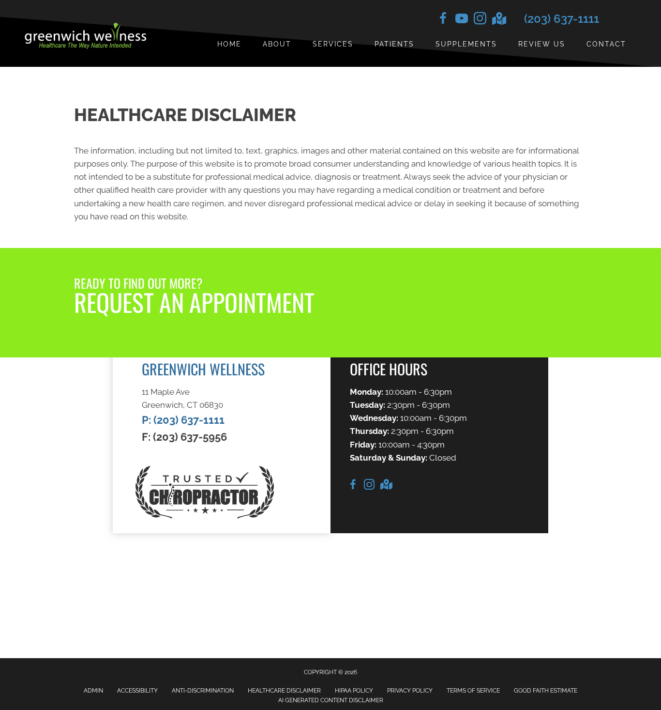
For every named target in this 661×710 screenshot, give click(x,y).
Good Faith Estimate (545, 690)
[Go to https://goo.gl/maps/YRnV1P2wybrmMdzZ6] (498, 19)
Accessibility (137, 690)
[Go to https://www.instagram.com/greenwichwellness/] (480, 20)
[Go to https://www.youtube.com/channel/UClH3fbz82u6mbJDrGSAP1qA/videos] (461, 20)
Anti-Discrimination (203, 690)
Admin (93, 690)
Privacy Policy (410, 690)
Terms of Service (473, 690)
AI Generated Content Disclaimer (330, 700)
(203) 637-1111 (561, 19)
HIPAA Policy (354, 690)
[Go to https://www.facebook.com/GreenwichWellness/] (443, 20)
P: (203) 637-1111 (183, 420)
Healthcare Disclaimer (284, 690)
